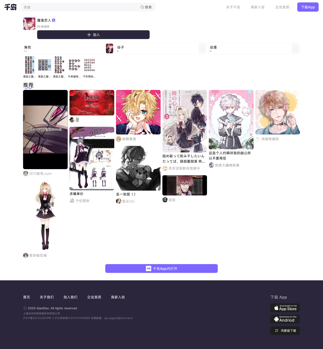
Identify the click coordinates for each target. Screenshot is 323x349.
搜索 (146, 7)
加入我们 (71, 297)
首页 (26, 297)
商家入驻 (258, 7)
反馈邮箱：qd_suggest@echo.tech (112, 318)
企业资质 (282, 7)
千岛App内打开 (165, 268)
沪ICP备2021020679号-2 (39, 318)
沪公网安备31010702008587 (73, 318)
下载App (308, 7)
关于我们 (47, 297)
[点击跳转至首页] (10, 7)
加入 (93, 34)
